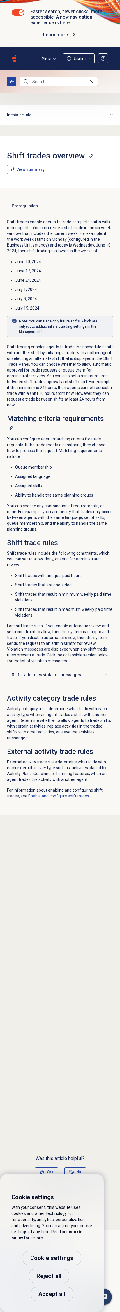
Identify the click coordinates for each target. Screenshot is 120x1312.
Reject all (49, 1275)
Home (11, 81)
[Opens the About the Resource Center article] (103, 58)
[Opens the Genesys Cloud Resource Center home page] (14, 58)
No (78, 1172)
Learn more (55, 35)
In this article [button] (19, 115)
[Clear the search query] (91, 81)
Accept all (52, 1293)
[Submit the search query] (26, 81)
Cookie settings (52, 1257)
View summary (30, 169)
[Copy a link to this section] (91, 155)
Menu (46, 58)
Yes (50, 1172)
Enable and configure (58, 796)
